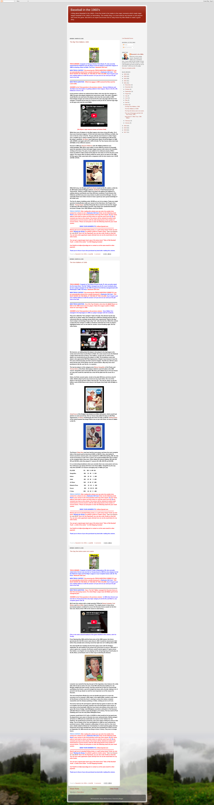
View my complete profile (128, 68)
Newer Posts (74, 789)
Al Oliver (81, 417)
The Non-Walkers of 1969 (78, 262)
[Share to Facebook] (109, 254)
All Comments (128, 47)
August (127, 93)
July (126, 95)
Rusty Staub (92, 188)
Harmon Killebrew (87, 145)
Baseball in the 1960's (85, 10)
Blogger (121, 798)
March (127, 104)
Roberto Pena (113, 417)
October (127, 89)
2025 (125, 74)
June (126, 98)
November (128, 87)
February (127, 120)
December (128, 85)
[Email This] (104, 254)
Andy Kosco (73, 414)
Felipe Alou (80, 452)
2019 (125, 127)
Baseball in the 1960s (137, 54)
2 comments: (98, 543)
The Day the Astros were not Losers (82, 551)
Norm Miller (80, 605)
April (126, 102)
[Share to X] (107, 254)
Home (94, 789)
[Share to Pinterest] (110, 254)
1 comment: (97, 254)
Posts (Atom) (80, 792)
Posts (125, 44)
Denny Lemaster (107, 603)
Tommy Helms (74, 369)
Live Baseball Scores (127, 38)
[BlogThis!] (105, 254)
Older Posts (114, 789)
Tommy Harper (79, 205)
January (127, 123)
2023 (125, 78)
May (126, 100)
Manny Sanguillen (99, 367)
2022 (125, 80)
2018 (125, 130)
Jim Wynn (85, 139)
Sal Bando (97, 189)
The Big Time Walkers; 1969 (79, 42)
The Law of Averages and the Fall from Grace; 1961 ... (134, 113)
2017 (125, 132)
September (128, 91)
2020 (125, 125)
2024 (125, 76)
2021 (125, 83)
